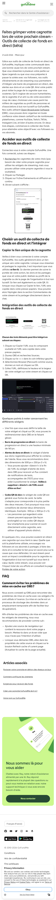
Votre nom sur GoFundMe (14, 698)
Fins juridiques (11, 864)
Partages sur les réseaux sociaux (43, 21)
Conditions (9, 853)
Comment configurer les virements (18, 677)
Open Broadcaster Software (35, 110)
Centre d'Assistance (7, 21)
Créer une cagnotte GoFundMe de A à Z (20, 691)
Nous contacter (28, 799)
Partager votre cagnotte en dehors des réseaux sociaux (27, 670)
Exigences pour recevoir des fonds (18, 684)
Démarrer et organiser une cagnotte (24, 21)
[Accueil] (4, 3)
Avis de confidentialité (15, 858)
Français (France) (14, 824)
